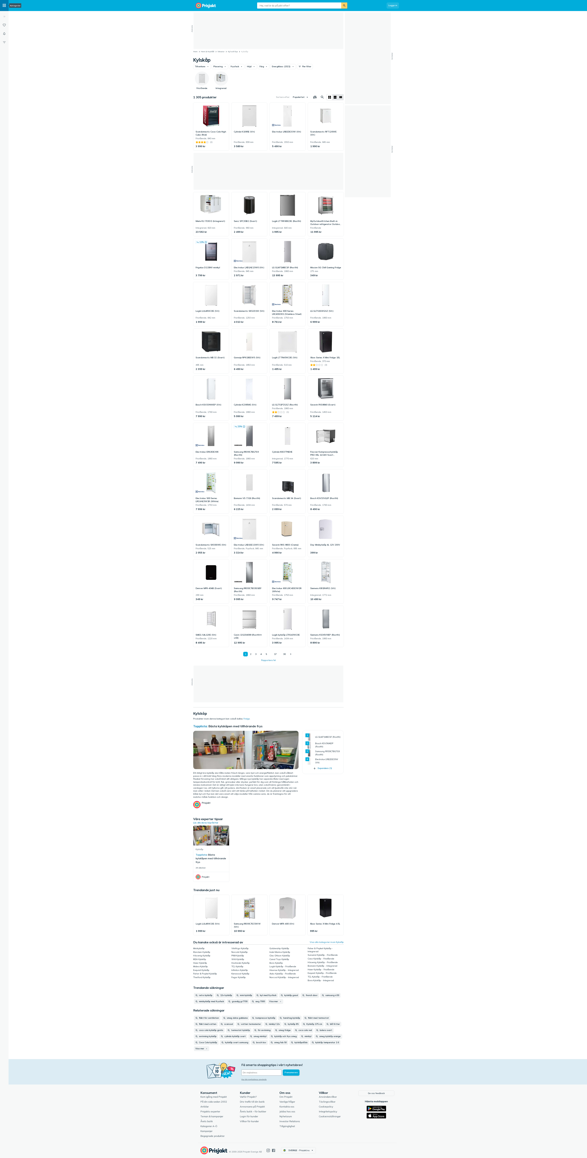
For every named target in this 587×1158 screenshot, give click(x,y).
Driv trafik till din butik (252, 1101)
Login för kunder (249, 1116)
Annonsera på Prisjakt (252, 1106)
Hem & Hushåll (207, 51)
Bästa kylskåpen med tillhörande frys (235, 726)
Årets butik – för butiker (253, 1111)
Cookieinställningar (330, 1116)
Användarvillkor (328, 1096)
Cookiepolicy (326, 1106)
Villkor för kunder (249, 1121)
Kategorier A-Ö (208, 1126)
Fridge (247, 718)
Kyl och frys (233, 51)
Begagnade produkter (212, 1135)
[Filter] (4, 42)
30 (284, 654)
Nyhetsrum (285, 1116)
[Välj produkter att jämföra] (315, 97)
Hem (195, 51)
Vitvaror (221, 51)
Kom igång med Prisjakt (213, 1096)
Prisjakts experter (210, 1111)
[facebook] (273, 1150)
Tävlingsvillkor (327, 1101)
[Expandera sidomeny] (4, 16)
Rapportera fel (268, 660)
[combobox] (299, 5)
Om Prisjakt (285, 1096)
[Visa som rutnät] (329, 97)
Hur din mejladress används (254, 1079)
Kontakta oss (286, 1106)
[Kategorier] (4, 5)
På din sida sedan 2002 (213, 1101)
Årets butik (206, 1121)
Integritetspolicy (328, 1111)
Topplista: (200, 726)
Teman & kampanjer (211, 1116)
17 (275, 654)
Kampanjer (206, 1131)
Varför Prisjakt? (248, 1096)
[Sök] (344, 5)
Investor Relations (289, 1121)
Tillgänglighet (287, 1126)
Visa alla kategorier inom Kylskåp (327, 942)
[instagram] (268, 1150)
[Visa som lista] (335, 97)
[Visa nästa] (291, 654)
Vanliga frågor (287, 1101)
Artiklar (204, 1106)
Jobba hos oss (287, 1111)
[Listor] (4, 25)
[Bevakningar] (4, 34)
